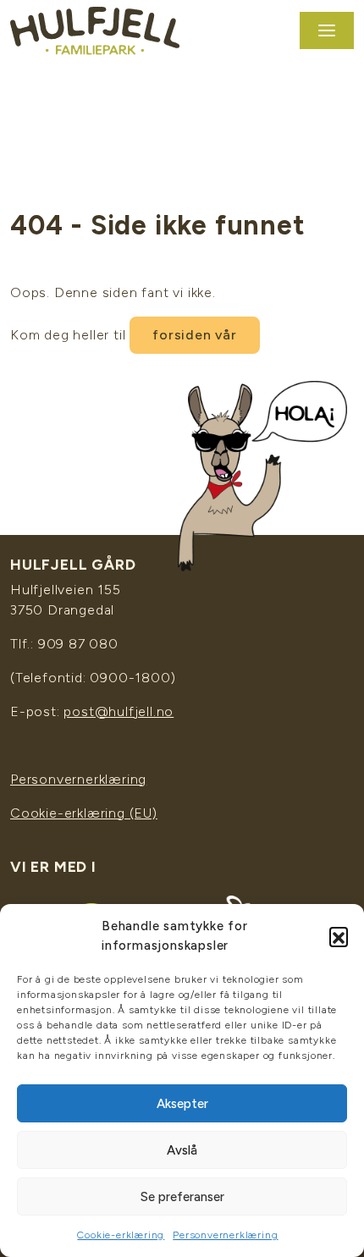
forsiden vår (194, 335)
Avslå (182, 1150)
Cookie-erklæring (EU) (83, 813)
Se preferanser (182, 1197)
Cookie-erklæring (120, 1235)
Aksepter (182, 1103)
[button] (338, 936)
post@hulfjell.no (118, 711)
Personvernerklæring (225, 1235)
